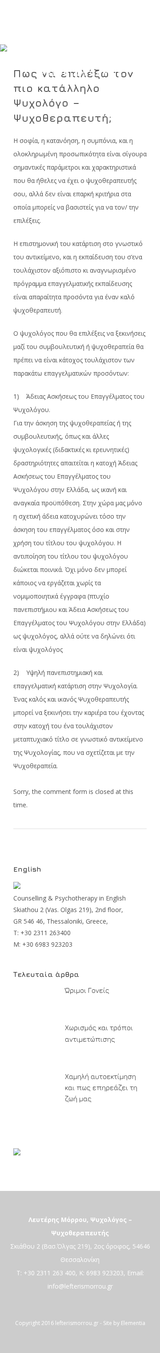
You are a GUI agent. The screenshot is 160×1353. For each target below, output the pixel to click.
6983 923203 (105, 1273)
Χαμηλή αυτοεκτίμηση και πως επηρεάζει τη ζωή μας (101, 1087)
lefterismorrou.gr (77, 1323)
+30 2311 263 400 (50, 1273)
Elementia (133, 1323)
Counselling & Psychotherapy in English (69, 898)
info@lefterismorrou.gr (80, 1286)
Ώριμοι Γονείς (87, 990)
